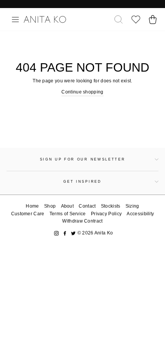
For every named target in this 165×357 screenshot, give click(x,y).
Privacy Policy (106, 213)
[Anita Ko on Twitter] (73, 233)
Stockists (110, 206)
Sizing (132, 206)
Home (32, 206)
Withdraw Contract (82, 221)
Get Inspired (82, 181)
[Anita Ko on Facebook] (65, 233)
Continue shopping (82, 92)
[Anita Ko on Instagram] (56, 233)
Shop (50, 206)
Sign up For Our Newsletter (82, 159)
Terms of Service (68, 213)
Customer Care (28, 213)
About (67, 206)
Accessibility (140, 213)
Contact (87, 206)
